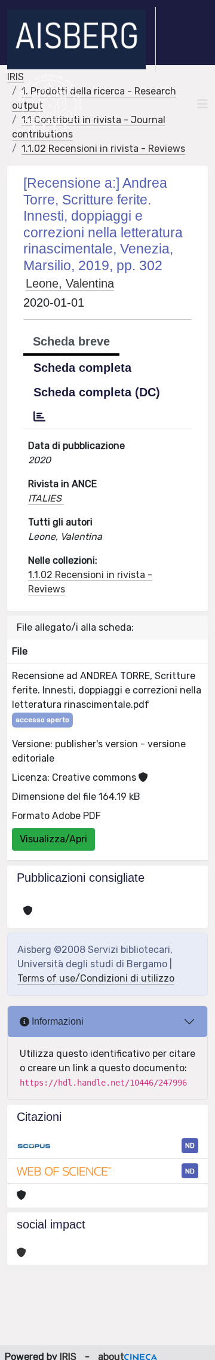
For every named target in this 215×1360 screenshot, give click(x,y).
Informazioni (56, 1021)
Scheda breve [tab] (71, 341)
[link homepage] (81, 39)
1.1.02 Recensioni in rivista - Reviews (103, 148)
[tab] (39, 416)
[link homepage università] (49, 104)
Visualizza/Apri (53, 839)
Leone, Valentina (70, 283)
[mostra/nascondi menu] (202, 104)
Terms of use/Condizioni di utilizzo (95, 978)
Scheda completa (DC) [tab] (96, 392)
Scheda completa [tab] (82, 367)
